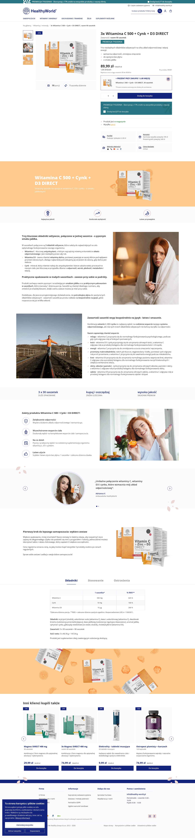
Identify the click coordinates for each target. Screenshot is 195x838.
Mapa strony (108, 825)
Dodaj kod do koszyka (161, 2)
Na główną (27, 26)
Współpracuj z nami (105, 799)
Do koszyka (41, 768)
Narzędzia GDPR (74, 802)
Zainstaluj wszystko (24, 825)
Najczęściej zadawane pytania (79, 795)
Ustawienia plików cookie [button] (146, 825)
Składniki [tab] (71, 580)
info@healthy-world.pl (163, 5)
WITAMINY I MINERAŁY (48, 18)
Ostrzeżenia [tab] (122, 580)
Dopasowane (35, 831)
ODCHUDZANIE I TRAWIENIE (72, 18)
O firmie (42, 795)
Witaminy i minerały (40, 26)
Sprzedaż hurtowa (104, 795)
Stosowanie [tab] (95, 580)
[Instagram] (150, 816)
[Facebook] (154, 816)
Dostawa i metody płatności (78, 799)
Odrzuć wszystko (14, 831)
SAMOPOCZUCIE (29, 18)
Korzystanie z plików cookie (125, 825)
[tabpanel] (97, 612)
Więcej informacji (22, 818)
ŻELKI (89, 18)
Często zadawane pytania (140, 5)
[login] (165, 11)
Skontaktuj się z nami (47, 799)
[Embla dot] (96, 506)
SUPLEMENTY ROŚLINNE (105, 18)
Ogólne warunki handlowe (78, 806)
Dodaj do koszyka (144, 96)
